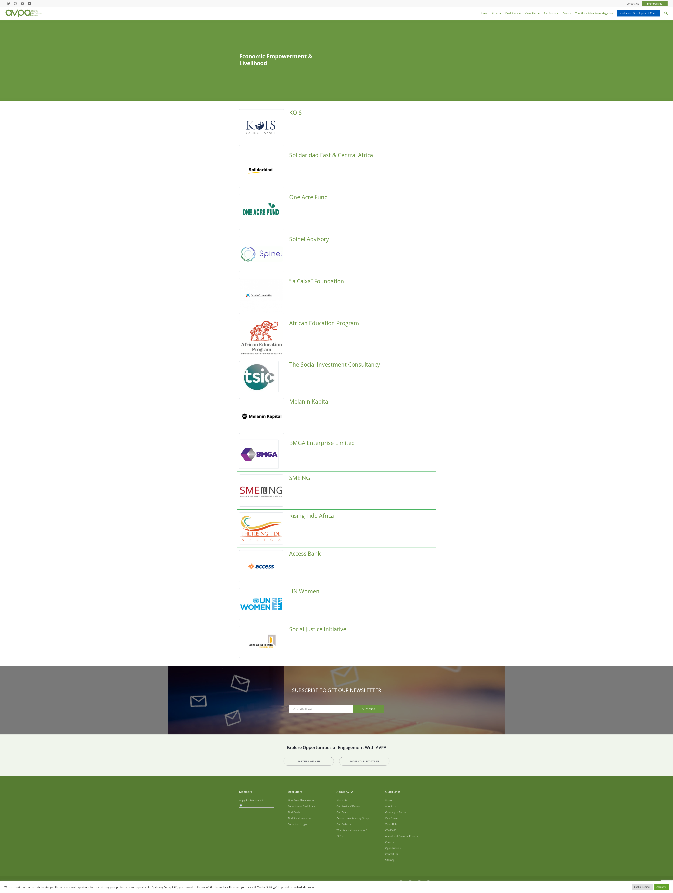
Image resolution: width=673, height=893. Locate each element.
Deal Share (511, 13)
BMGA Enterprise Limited (322, 443)
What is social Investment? (351, 830)
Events (566, 13)
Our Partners (343, 824)
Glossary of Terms (395, 812)
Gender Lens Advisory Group (352, 818)
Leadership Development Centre (638, 13)
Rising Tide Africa (311, 515)
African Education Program (324, 323)
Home (483, 13)
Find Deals (294, 812)
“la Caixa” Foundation (316, 281)
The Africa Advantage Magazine (594, 13)
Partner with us (308, 761)
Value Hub (531, 13)
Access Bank (305, 553)
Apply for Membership (251, 800)
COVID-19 (390, 830)
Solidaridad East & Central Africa (331, 155)
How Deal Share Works (301, 800)
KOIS (295, 112)
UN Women (304, 591)
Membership (654, 3)
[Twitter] (8, 3)
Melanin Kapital (309, 401)
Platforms (550, 13)
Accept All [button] (662, 886)
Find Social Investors (299, 818)
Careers (389, 842)
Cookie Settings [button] (642, 886)
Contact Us (391, 854)
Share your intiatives (364, 761)
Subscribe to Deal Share (301, 806)
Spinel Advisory (309, 239)
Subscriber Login (297, 824)
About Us (341, 800)
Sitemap (390, 860)
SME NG (299, 477)
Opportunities (393, 848)
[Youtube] (22, 3)
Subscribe (368, 709)
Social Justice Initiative (317, 629)
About (495, 13)
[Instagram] (15, 3)
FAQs (339, 836)
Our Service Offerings (348, 806)
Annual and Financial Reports (401, 836)
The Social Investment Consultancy (334, 364)
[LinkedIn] (29, 3)
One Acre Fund (308, 197)
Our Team (342, 812)
